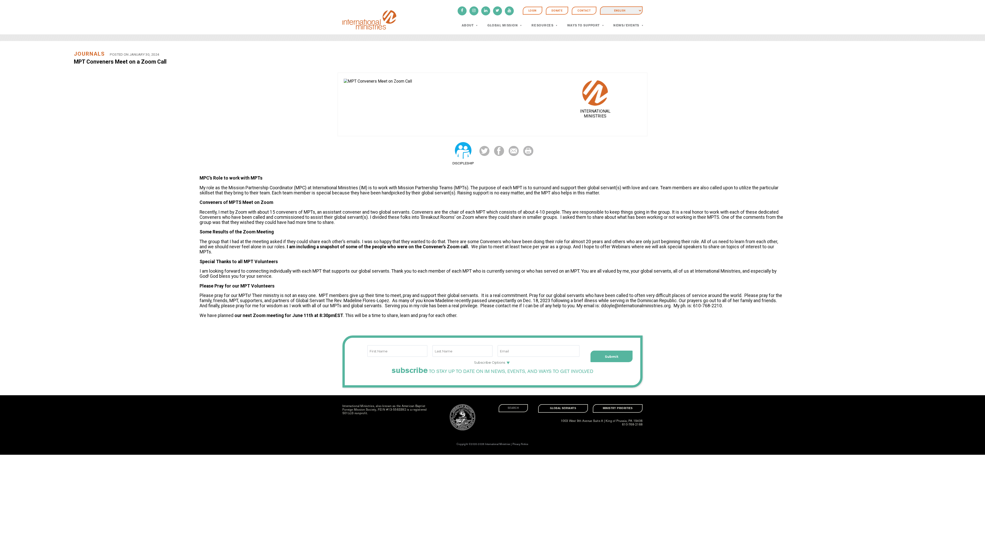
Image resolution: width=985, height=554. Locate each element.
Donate (557, 10)
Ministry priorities (618, 408)
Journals (89, 54)
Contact (584, 10)
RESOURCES (542, 25)
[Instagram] (473, 10)
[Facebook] (462, 10)
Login (532, 10)
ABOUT (468, 25)
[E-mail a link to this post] (513, 150)
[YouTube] (509, 10)
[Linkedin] (485, 10)
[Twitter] (497, 10)
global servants (563, 408)
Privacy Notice (520, 444)
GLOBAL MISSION (502, 25)
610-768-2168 (632, 424)
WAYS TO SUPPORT (583, 25)
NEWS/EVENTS (626, 25)
